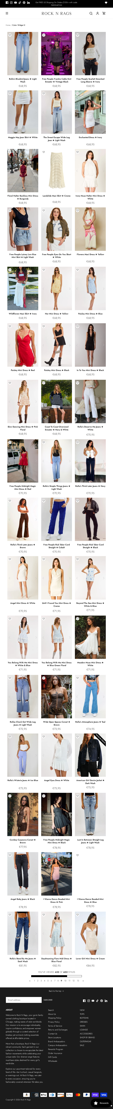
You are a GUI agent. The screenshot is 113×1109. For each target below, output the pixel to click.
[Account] (97, 13)
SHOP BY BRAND (87, 1037)
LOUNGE (84, 1029)
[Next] (36, 53)
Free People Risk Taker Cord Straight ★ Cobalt (56, 546)
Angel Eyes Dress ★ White (56, 780)
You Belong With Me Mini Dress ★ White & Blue (23, 664)
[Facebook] (7, 2)
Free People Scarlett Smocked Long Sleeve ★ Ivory (90, 80)
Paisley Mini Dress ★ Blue (90, 313)
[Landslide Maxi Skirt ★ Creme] (56, 170)
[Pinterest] (24, 2)
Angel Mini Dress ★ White (22, 603)
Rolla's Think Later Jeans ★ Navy (90, 486)
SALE (82, 1045)
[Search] (91, 13)
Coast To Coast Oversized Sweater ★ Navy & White (56, 428)
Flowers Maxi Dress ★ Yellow (90, 254)
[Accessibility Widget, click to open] (111, 1105)
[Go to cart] (104, 13)
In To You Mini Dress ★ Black (90, 370)
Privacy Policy (54, 1021)
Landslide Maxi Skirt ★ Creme (56, 195)
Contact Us (52, 1033)
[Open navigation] (7, 13)
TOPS (82, 1014)
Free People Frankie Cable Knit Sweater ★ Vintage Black (56, 80)
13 (78, 980)
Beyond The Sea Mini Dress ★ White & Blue (90, 604)
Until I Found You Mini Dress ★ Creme (56, 604)
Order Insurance (55, 1053)
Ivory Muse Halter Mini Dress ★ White (90, 197)
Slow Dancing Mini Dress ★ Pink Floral (23, 428)
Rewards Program (55, 1049)
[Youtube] (15, 2)
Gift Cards (52, 1057)
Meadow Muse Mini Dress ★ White (90, 664)
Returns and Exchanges (58, 1029)
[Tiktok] (20, 2)
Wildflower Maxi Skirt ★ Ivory (23, 313)
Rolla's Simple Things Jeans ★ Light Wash (56, 487)
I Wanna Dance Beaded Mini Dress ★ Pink (56, 901)
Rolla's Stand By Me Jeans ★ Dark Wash (23, 960)
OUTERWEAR (85, 1041)
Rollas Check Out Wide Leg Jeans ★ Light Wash (23, 723)
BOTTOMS (84, 1017)
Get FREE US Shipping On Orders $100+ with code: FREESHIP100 (56, 4)
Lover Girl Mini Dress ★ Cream (90, 958)
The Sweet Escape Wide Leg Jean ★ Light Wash (56, 139)
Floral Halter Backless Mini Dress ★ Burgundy (23, 197)
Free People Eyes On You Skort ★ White (56, 256)
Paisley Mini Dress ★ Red (23, 370)
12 (74, 980)
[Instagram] (11, 2)
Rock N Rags (26, 1099)
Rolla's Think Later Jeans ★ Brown (22, 546)
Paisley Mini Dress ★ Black (56, 370)
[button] (9, 35)
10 (65, 980)
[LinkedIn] (28, 2)
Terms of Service (55, 1025)
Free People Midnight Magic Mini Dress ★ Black (56, 841)
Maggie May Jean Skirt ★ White (23, 137)
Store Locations (54, 1037)
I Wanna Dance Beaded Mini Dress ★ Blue (90, 901)
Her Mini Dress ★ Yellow (56, 313)
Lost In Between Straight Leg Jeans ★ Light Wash (90, 841)
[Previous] (9, 53)
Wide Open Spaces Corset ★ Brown (56, 723)
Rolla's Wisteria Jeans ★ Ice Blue (23, 780)
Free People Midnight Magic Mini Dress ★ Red (23, 487)
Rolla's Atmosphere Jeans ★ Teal (90, 721)
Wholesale (52, 1061)
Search (51, 1010)
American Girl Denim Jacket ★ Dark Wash (90, 782)
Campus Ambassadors (57, 1045)
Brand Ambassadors (56, 1041)
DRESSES (83, 1021)
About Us (52, 1014)
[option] (22, 53)
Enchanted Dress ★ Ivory (90, 137)
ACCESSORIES (86, 1033)
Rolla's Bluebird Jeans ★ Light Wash (23, 80)
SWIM (82, 1025)
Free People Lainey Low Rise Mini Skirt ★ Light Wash (22, 256)
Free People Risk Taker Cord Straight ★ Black (90, 546)
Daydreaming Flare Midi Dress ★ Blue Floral (56, 960)
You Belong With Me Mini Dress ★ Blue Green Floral (57, 664)
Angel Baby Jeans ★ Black (23, 899)
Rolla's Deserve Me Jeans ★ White (90, 428)
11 (69, 980)
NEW (82, 1010)
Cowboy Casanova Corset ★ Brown (23, 841)
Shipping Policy (54, 1017)
